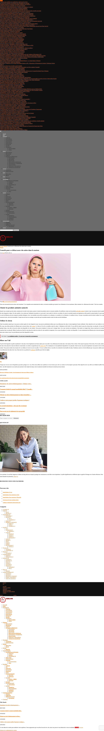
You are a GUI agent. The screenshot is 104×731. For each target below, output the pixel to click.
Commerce (9, 140)
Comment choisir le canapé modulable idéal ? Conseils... (16, 389)
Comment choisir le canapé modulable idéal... (11, 710)
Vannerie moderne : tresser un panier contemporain (11, 41)
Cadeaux (11, 218)
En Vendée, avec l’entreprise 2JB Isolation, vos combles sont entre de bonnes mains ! (19, 23)
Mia (3, 252)
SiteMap (15, 595)
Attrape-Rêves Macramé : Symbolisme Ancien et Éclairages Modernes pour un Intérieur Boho (21, 89)
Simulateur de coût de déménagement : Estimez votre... (16, 383)
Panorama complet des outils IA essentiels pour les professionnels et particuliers (17, 16)
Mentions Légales (7, 590)
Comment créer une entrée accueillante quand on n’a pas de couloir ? (15, 22)
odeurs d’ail (43, 345)
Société (4, 192)
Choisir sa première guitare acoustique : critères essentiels (12, 105)
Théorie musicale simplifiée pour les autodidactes (11, 30)
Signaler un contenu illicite (9, 591)
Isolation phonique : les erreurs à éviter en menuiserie (12, 53)
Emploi (8, 210)
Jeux (9, 191)
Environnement (10, 202)
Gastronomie (9, 171)
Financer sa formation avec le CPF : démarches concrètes (12, 94)
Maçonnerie (11, 164)
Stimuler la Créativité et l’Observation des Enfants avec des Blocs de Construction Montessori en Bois (22, 55)
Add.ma (1, 595)
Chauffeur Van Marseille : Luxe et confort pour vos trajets (13, 114)
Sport (7, 175)
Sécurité (10, 203)
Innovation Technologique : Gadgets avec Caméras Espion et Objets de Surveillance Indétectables (22, 57)
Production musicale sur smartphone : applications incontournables (15, 106)
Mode (4, 176)
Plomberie (11, 158)
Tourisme (8, 170)
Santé (4, 172)
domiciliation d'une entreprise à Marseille (12, 497)
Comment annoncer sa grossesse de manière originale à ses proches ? (15, 4)
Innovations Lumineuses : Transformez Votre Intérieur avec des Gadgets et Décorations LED (20, 54)
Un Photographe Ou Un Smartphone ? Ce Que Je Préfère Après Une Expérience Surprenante (21, 109)
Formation (11, 213)
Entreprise (5, 136)
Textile (7, 146)
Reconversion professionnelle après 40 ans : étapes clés (12, 83)
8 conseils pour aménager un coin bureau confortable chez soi (13, 9)
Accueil (4, 133)
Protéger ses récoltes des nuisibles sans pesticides (11, 87)
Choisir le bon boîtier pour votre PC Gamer (9, 127)
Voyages (4, 168)
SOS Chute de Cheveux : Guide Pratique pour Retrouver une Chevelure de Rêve (18, 103)
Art (6, 195)
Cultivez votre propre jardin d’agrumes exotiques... (12, 722)
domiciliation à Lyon (7, 492)
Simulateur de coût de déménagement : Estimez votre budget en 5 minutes (16, 7)
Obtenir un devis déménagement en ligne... (10, 716)
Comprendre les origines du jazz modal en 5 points (11, 32)
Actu (4, 135)
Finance (8, 137)
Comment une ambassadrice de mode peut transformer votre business (15, 77)
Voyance (10, 219)
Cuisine (8, 155)
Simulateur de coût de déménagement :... (9, 705)
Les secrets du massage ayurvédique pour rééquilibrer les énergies (14, 3)
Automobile (11, 148)
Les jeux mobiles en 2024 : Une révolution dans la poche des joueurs (15, 122)
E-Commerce (12, 190)
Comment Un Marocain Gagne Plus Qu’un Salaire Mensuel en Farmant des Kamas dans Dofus (21, 126)
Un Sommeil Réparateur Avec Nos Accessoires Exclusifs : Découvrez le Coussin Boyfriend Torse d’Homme (24, 71)
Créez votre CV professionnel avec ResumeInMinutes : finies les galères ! (16, 48)
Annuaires (11, 226)
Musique (8, 199)
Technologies (5, 179)
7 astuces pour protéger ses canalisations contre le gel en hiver (14, 1)
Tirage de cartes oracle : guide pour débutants (10, 62)
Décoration (9, 152)
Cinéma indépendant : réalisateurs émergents (10, 31)
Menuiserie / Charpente (15, 163)
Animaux (11, 205)
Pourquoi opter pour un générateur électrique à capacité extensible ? (15, 99)
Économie (9, 198)
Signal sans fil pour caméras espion (10, 500)
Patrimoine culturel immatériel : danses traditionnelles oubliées (14, 72)
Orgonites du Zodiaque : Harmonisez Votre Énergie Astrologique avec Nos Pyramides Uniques (21, 90)
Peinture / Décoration (14, 166)
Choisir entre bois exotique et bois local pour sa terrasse (12, 51)
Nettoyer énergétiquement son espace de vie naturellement (13, 104)
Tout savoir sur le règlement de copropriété (12, 411)
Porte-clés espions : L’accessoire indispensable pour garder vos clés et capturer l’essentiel (20, 67)
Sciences (8, 196)
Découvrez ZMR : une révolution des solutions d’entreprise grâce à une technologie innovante (21, 21)
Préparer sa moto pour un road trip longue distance (11, 37)
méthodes (33, 349)
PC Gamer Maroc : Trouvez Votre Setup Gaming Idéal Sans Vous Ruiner (16, 28)
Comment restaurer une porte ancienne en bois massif (12, 46)
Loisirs (7, 214)
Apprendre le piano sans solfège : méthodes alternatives (12, 108)
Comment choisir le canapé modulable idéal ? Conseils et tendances (15, 12)
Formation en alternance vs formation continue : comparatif (13, 101)
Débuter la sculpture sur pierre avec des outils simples (12, 86)
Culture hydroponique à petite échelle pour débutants (12, 74)
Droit (7, 200)
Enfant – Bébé (12, 207)
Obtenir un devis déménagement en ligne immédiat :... (15, 395)
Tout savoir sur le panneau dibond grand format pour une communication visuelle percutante (20, 10)
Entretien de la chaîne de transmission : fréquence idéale (12, 36)
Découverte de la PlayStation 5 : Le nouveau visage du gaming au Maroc (16, 123)
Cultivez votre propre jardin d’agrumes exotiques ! (11, 128)
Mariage (10, 209)
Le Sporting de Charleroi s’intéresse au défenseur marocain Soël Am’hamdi (17, 113)
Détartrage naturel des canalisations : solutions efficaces (12, 69)
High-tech (8, 186)
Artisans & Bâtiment (11, 156)
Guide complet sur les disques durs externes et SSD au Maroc (13, 129)
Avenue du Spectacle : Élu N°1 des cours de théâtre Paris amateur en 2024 (16, 45)
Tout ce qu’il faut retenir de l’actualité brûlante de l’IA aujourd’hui (14, 17)
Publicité (8, 223)
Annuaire (5, 589)
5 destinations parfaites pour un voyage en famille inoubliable (13, 8)
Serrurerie (11, 159)
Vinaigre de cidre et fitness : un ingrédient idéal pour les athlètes (14, 119)
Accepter (77, 727)
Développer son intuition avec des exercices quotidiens (12, 50)
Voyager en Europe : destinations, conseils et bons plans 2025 (13, 44)
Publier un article (6, 587)
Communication (6, 221)
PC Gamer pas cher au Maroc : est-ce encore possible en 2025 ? (14, 81)
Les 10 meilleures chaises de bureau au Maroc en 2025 (12, 112)
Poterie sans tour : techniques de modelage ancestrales (12, 39)
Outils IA (10, 182)
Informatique (9, 187)
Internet (8, 188)
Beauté (8, 178)
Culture (8, 194)
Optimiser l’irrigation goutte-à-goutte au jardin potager (12, 82)
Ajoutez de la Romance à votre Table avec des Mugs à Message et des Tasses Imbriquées (20, 80)
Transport (8, 147)
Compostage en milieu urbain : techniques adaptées (11, 85)
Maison (4, 151)
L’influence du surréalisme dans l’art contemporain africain (13, 35)
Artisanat (8, 144)
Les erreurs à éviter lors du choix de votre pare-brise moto (13, 100)
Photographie (12, 217)
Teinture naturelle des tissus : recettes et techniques (11, 96)
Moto (10, 150)
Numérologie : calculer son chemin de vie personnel (11, 92)
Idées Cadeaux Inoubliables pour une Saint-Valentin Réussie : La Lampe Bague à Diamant (20, 60)
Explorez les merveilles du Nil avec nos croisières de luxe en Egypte (15, 118)
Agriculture (9, 143)
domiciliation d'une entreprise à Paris (11, 494)
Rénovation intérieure (14, 162)
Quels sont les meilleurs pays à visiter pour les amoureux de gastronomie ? (16, 19)
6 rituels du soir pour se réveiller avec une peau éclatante (12, 5)
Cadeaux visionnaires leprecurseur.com (11, 502)
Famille (8, 206)
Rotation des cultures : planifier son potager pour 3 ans (12, 76)
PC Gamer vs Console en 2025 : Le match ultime (11, 73)
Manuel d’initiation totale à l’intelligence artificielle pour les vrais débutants (16, 14)
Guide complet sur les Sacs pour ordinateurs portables (12, 124)
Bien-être (8, 174)
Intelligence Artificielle (12, 180)
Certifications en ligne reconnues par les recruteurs (11, 97)
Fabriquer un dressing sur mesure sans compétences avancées (13, 58)
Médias (8, 222)
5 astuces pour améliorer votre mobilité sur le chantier (12, 27)
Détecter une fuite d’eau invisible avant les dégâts (11, 65)
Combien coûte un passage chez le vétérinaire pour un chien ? (14, 49)
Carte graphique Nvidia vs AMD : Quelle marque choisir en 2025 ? (15, 91)
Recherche (16, 230)
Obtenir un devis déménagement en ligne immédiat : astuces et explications (16, 13)
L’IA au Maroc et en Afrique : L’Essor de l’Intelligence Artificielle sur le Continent (18, 18)
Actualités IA (12, 184)
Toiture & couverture (14, 167)
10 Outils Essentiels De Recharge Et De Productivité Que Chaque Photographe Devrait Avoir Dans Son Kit (24, 26)
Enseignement (10, 211)
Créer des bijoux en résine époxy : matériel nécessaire (12, 42)
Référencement (10, 225)
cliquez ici (15, 476)
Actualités (6, 509)
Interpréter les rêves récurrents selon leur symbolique (11, 40)
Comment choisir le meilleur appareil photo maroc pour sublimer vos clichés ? (17, 25)
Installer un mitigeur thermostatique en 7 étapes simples (12, 68)
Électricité (11, 160)
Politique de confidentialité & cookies (8, 730)
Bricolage (8, 154)
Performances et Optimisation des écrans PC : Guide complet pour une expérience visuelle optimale (22, 121)
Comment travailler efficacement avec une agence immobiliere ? (14, 110)
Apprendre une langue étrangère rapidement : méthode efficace (14, 95)
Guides (10, 183)
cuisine (33, 326)
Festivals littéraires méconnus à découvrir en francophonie (13, 33)
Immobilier (9, 139)
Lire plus (81, 727)
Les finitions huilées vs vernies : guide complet (10, 59)
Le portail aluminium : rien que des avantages (13, 405)
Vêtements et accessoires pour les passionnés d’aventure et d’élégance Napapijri (18, 117)
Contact (4, 227)
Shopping (11, 215)
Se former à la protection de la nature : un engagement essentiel (14, 115)
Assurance (9, 141)
